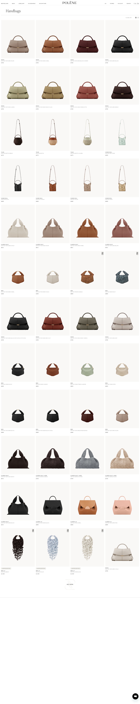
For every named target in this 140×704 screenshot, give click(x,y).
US (105, 3)
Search (129, 3)
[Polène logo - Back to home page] (69, 2)
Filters (128, 17)
